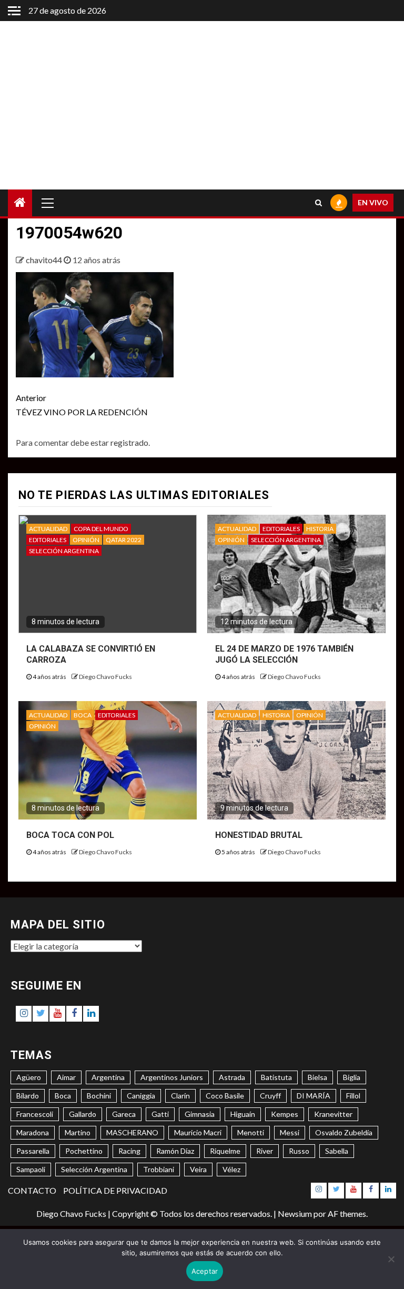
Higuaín (242, 1114)
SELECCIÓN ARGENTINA (64, 551)
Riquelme (225, 1150)
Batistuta (276, 1077)
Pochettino (84, 1150)
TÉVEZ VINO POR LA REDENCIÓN (82, 405)
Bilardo (27, 1095)
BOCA (83, 715)
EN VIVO (373, 202)
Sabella (336, 1150)
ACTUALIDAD (48, 529)
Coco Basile (225, 1095)
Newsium (295, 1213)
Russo (299, 1150)
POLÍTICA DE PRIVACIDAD (115, 1190)
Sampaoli (30, 1169)
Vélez (231, 1169)
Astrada (232, 1077)
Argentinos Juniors (171, 1077)
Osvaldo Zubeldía (343, 1132)
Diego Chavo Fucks (105, 677)
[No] (391, 1259)
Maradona (32, 1132)
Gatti (160, 1114)
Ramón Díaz (175, 1150)
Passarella (32, 1150)
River (264, 1150)
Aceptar (204, 1271)
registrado (129, 442)
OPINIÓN (86, 540)
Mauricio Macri (197, 1132)
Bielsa (317, 1077)
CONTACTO (32, 1190)
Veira (198, 1169)
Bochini (99, 1095)
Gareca (124, 1114)
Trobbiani (158, 1169)
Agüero (28, 1077)
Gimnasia (200, 1114)
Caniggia (141, 1095)
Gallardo (82, 1114)
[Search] (318, 203)
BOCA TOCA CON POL (70, 835)
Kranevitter (333, 1114)
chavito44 (45, 260)
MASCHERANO (132, 1132)
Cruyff (270, 1095)
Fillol (353, 1095)
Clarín (180, 1095)
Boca (63, 1095)
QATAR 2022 (124, 540)
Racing (129, 1150)
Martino (77, 1132)
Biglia (351, 1077)
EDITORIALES (47, 540)
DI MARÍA (313, 1095)
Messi (289, 1132)
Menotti (250, 1132)
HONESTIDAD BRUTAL (258, 835)
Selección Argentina (94, 1169)
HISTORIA (320, 529)
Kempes (284, 1114)
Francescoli (34, 1114)
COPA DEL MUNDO (101, 529)
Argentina (108, 1077)
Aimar (66, 1077)
